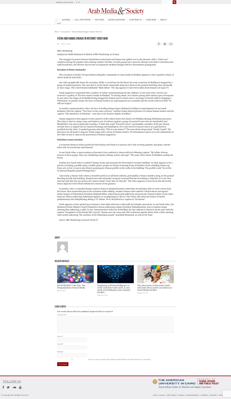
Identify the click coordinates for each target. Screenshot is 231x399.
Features (99, 19)
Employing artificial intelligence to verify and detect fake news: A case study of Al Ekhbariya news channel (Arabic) (113, 288)
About (163, 19)
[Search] (174, 2)
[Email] (171, 44)
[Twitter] (79, 2)
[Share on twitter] (165, 44)
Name (60, 336)
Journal (66, 19)
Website (60, 352)
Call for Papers (83, 19)
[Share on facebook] (159, 44)
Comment (62, 315)
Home (57, 20)
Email (60, 344)
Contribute (135, 19)
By (58, 44)
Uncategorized (65, 32)
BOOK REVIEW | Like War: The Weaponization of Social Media (71, 286)
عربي (59, 22)
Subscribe (151, 19)
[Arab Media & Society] (115, 11)
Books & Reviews (116, 19)
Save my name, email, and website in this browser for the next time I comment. (119, 359)
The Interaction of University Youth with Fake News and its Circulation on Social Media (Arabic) (154, 287)
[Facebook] (76, 2)
